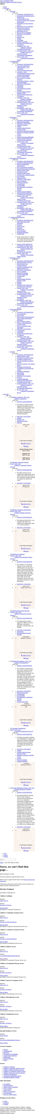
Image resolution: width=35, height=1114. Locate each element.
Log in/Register (7, 1093)
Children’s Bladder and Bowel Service (13, 1070)
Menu (3, 4)
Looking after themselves (10, 1055)
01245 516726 (27, 848)
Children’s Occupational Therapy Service (14, 1071)
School (5, 1060)
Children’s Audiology (9, 1067)
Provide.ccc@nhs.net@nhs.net (8, 922)
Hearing (5, 1049)
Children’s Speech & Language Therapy (14, 1073)
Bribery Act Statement (9, 1091)
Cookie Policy (7, 1090)
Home (1, 862)
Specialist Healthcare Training (11, 1077)
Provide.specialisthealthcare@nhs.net (10, 1040)
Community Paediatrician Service (12, 1076)
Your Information (8, 1085)
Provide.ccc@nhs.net (5, 905)
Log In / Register (4, 0)
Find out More (4, 908)
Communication (7, 1051)
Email (26, 446)
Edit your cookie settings (10, 1094)
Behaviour (6, 1052)
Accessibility (6, 1084)
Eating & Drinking (8, 1058)
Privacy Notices (7, 1088)
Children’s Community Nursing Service (14, 1068)
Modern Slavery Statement (10, 1087)
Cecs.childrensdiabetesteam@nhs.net (10, 956)
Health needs (6, 1057)
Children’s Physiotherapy (10, 1074)
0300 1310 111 (27, 443)
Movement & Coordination (10, 1054)
